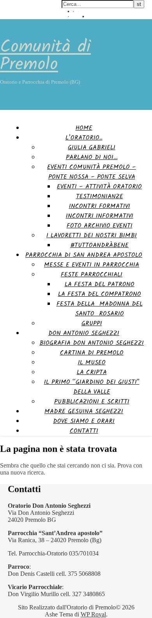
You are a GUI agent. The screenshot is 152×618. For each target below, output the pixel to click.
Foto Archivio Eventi (100, 226)
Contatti (84, 431)
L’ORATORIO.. (84, 138)
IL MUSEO (92, 362)
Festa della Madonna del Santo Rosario (100, 309)
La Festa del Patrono (99, 284)
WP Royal (93, 614)
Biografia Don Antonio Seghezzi (91, 343)
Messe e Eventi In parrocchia (91, 265)
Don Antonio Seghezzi (83, 333)
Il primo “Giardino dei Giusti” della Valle (92, 387)
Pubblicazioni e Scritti (91, 402)
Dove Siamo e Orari (84, 421)
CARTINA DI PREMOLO (92, 353)
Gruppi (91, 323)
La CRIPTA (92, 372)
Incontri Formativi (99, 206)
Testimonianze (99, 196)
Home (84, 128)
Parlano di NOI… (92, 157)
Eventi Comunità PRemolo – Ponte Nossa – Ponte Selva (91, 172)
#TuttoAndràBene (99, 245)
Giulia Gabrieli (91, 147)
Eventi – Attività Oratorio (99, 187)
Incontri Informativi (99, 216)
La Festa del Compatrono (99, 294)
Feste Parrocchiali (91, 274)
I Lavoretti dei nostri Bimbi (91, 235)
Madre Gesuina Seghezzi (83, 411)
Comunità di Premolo (45, 56)
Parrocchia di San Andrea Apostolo (83, 255)
